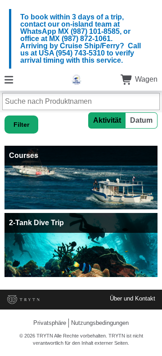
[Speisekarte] (8, 79)
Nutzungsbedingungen (100, 322)
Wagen (145, 79)
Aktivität (107, 120)
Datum (141, 120)
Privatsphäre (49, 322)
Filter (21, 124)
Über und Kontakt (132, 298)
